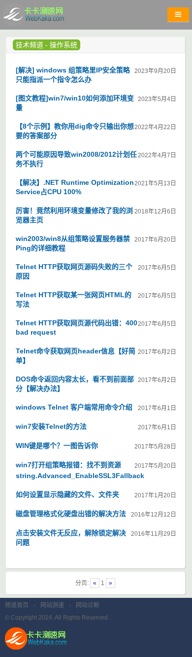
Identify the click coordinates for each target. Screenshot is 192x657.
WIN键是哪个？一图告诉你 (57, 446)
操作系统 (63, 45)
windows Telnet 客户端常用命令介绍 (74, 407)
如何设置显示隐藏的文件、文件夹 (67, 494)
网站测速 (52, 605)
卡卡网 (44, 17)
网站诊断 (87, 605)
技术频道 (29, 45)
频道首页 (17, 605)
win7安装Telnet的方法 (51, 426)
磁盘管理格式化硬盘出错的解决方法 (71, 514)
